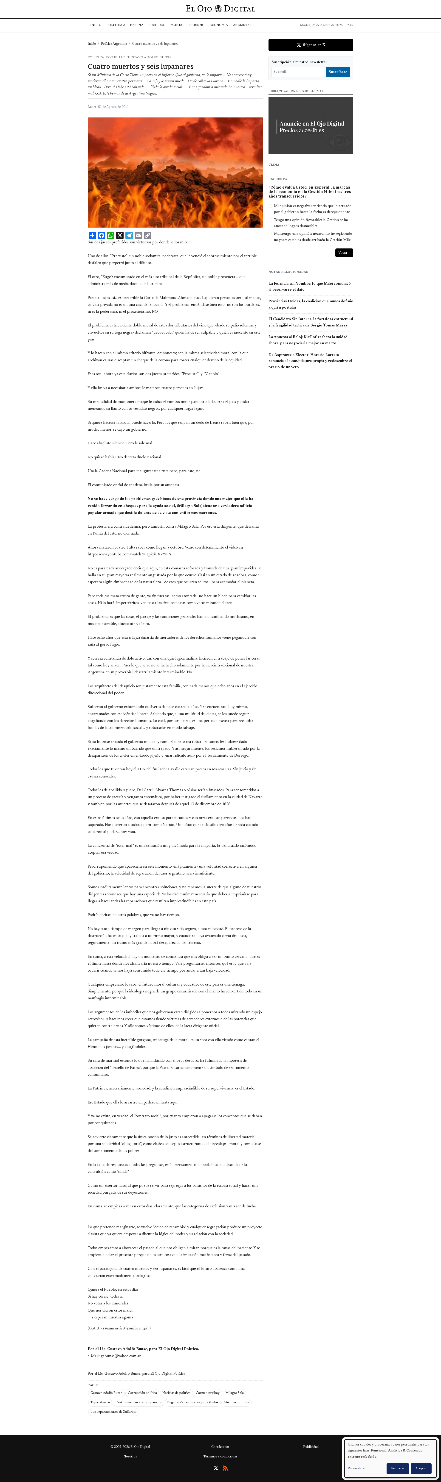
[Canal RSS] (225, 1468)
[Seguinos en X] (215, 1468)
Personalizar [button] (357, 1468)
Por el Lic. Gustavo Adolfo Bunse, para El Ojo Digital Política (136, 1374)
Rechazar (397, 1468)
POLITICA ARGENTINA (125, 25)
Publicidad (311, 1447)
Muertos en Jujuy (236, 1402)
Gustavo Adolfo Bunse (106, 1393)
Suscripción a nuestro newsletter (299, 62)
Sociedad (157, 25)
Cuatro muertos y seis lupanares (139, 1402)
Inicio (95, 25)
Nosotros (130, 1456)
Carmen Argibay (208, 1393)
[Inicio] (220, 9)
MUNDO (177, 25)
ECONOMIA (219, 25)
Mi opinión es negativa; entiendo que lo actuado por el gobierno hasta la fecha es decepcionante (312, 209)
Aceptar (421, 1468)
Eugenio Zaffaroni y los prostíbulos (192, 1402)
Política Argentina (114, 44)
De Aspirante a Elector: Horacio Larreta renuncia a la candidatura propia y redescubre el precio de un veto (310, 361)
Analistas (242, 25)
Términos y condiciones (220, 1456)
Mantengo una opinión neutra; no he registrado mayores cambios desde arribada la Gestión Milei (313, 237)
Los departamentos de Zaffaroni (113, 1412)
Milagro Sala (234, 1393)
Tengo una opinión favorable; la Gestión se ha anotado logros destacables (311, 223)
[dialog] (390, 1458)
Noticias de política (176, 1393)
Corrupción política (142, 1393)
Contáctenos (220, 1447)
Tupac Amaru (100, 1402)
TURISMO (197, 25)
